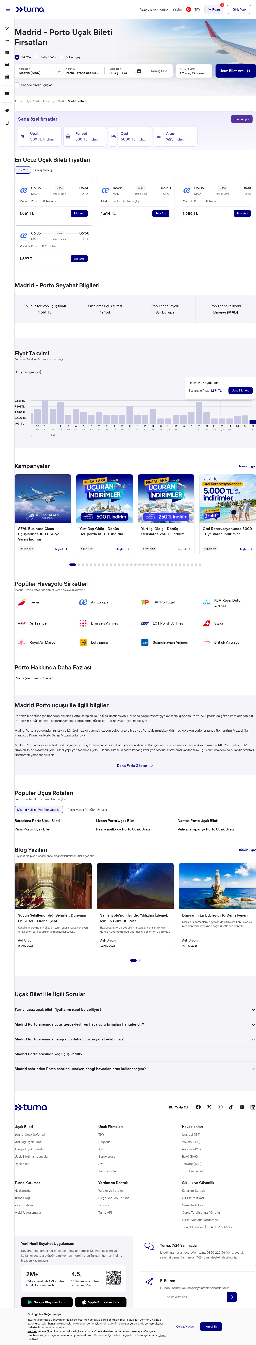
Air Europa (165, 312)
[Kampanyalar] (7, 111)
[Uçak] (7, 29)
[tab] (23, 57)
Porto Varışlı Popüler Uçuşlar (87, 810)
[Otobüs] (7, 53)
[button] (37, 416)
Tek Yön (22, 170)
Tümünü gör (241, 119)
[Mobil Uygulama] (7, 123)
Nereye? (70, 68)
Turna (18, 101)
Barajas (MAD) (225, 312)
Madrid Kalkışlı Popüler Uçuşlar (39, 810)
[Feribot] (7, 77)
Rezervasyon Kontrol (154, 9)
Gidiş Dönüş (43, 170)
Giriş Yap (239, 9)
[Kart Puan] (7, 94)
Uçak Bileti (32, 101)
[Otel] (7, 41)
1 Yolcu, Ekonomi (192, 73)
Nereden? (24, 68)
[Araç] (7, 65)
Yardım (177, 9)
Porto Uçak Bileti (53, 101)
